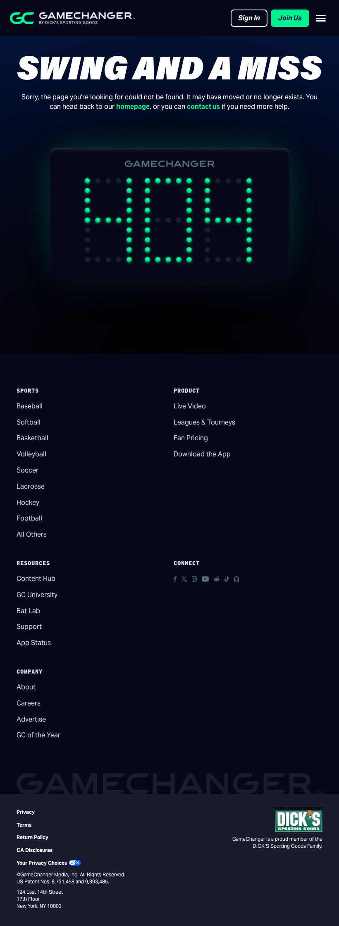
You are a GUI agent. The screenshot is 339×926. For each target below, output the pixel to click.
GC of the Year (38, 735)
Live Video (190, 406)
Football (29, 518)
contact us (203, 106)
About (26, 687)
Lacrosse (31, 486)
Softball (29, 422)
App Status (34, 642)
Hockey (28, 502)
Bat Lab (28, 611)
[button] (321, 18)
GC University (37, 594)
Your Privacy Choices (42, 863)
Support (29, 626)
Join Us (290, 18)
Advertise (31, 719)
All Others (32, 534)
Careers (29, 703)
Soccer (27, 470)
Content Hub (36, 578)
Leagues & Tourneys (204, 422)
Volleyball (31, 454)
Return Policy (32, 837)
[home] (72, 18)
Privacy (26, 812)
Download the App (202, 454)
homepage (133, 106)
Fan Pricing (191, 438)
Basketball (32, 438)
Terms (24, 825)
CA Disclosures (35, 850)
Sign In (249, 18)
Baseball (30, 406)
